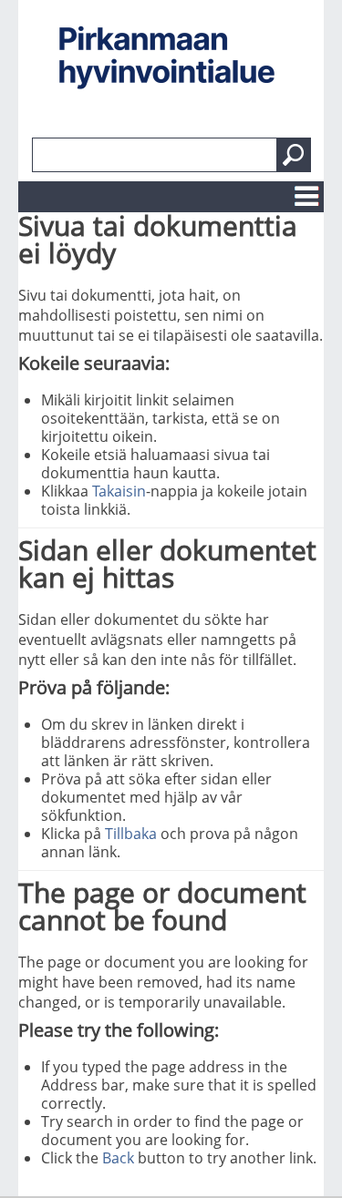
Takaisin (119, 491)
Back (118, 1158)
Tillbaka (131, 834)
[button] (293, 155)
